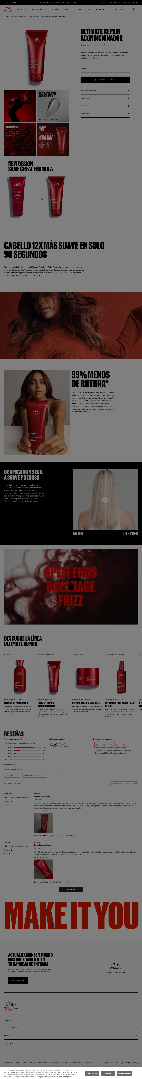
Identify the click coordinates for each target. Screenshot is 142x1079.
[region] (71, 1073)
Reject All (108, 1073)
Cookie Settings (92, 1073)
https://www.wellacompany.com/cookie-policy (56, 1077)
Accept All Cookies (124, 1073)
